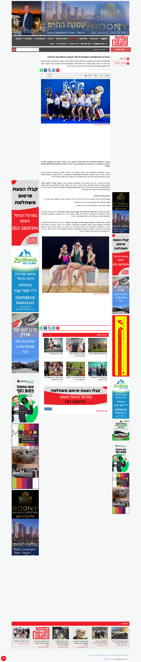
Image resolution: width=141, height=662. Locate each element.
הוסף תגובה (48, 409)
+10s (90, 75)
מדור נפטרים (73, 44)
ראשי (104, 38)
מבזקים (94, 38)
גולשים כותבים (62, 44)
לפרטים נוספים (24, 647)
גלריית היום (86, 43)
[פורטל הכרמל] (75, 264)
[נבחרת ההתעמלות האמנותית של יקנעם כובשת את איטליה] (75, 101)
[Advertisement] (120, 97)
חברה (50, 38)
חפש (14, 50)
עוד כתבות (47, 334)
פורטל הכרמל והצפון (122, 655)
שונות (52, 44)
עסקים (19, 38)
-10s (95, 75)
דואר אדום (120, 49)
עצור (101, 75)
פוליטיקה (83, 38)
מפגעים (28, 38)
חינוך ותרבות (61, 38)
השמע (107, 75)
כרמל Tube (99, 43)
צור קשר (102, 49)
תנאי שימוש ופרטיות (100, 655)
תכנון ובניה (40, 38)
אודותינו (96, 49)
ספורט (73, 38)
